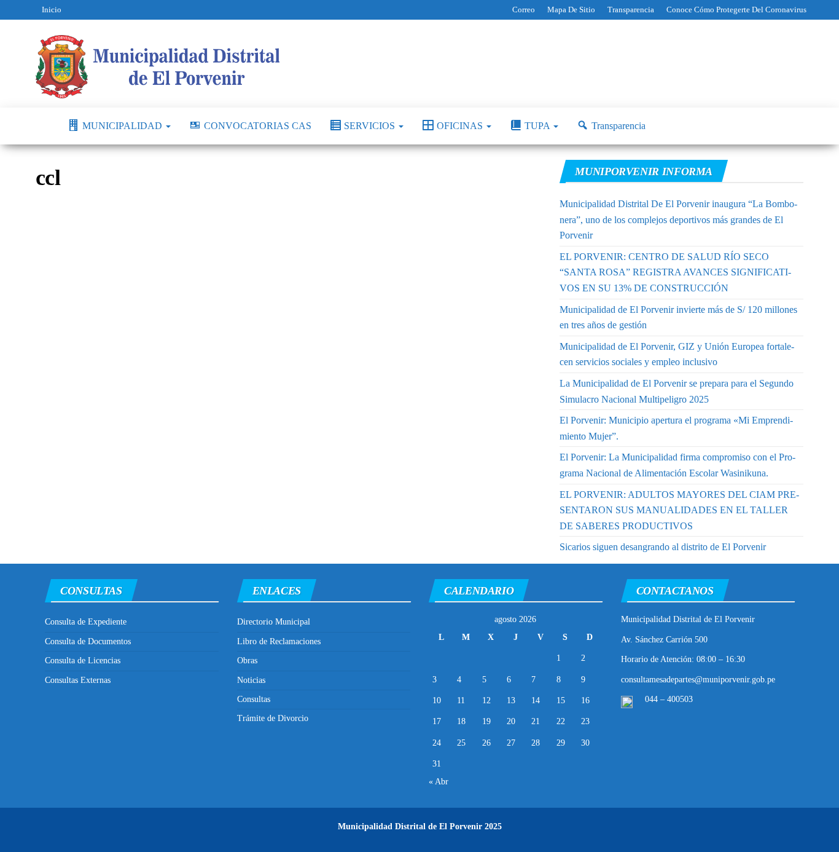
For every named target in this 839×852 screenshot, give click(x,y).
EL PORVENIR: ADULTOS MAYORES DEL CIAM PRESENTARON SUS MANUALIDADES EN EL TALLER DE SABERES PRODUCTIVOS (679, 510)
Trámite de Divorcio (272, 718)
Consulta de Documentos (88, 641)
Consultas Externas (78, 680)
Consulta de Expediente (86, 621)
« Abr (438, 781)
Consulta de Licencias (82, 660)
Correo (523, 9)
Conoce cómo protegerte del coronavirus (736, 9)
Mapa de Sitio (571, 9)
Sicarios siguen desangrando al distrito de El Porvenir (663, 547)
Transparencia (630, 9)
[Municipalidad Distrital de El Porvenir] (42, 126)
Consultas (253, 699)
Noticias (251, 680)
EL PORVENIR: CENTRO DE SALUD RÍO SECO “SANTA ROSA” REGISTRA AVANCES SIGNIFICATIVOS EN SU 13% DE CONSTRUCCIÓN (675, 272)
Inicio (51, 9)
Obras (247, 660)
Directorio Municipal (273, 621)
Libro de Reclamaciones (279, 641)
